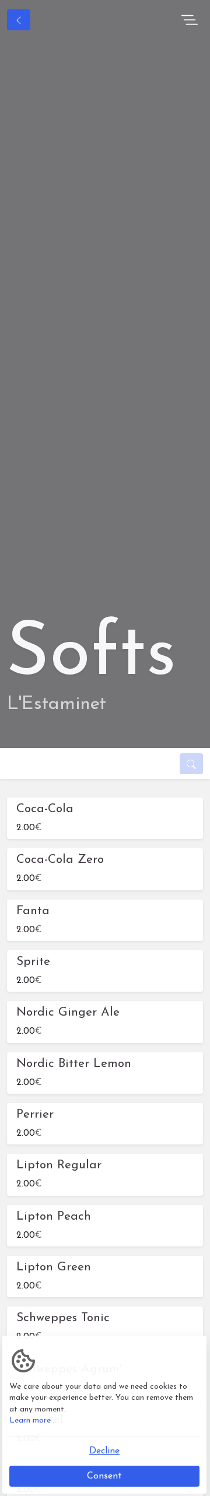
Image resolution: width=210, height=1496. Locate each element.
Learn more (30, 1420)
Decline (104, 1451)
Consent (104, 1476)
